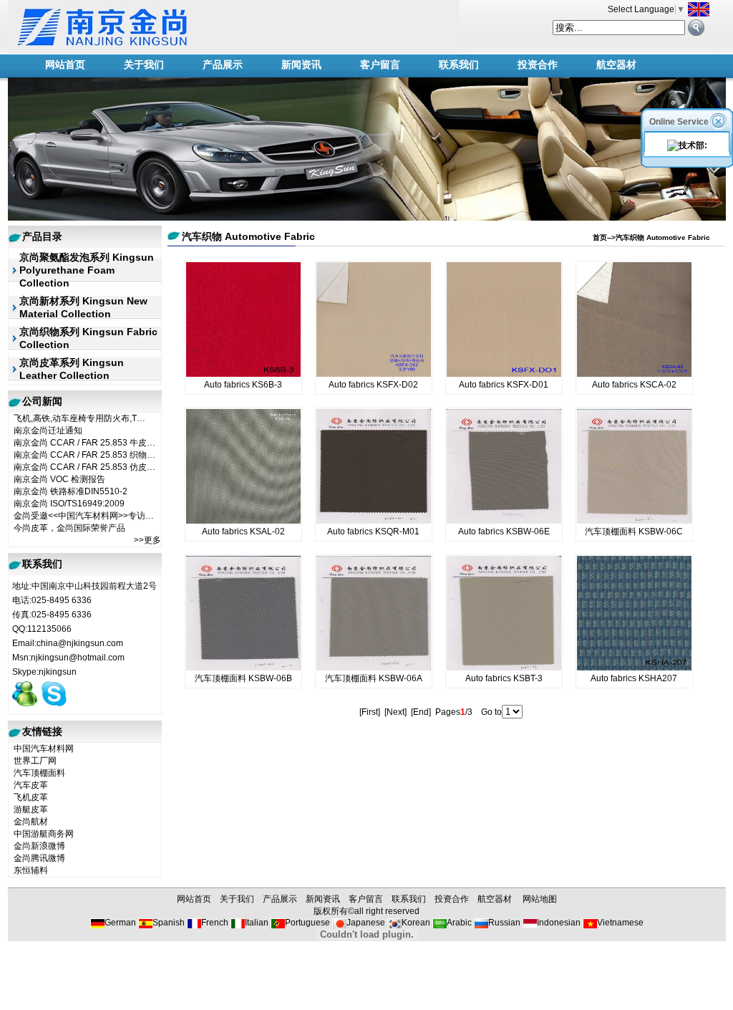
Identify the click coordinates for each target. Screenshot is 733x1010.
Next (395, 712)
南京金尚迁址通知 (48, 430)
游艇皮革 (31, 809)
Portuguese (307, 923)
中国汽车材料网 (44, 749)
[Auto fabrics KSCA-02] (634, 374)
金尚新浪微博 (39, 846)
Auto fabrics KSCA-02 (634, 385)
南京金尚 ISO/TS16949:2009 (69, 504)
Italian (256, 923)
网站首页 (65, 64)
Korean (416, 923)
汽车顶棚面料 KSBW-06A (373, 678)
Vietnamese (620, 923)
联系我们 (459, 64)
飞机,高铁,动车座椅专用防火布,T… (79, 418)
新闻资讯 (301, 64)
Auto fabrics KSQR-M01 (373, 531)
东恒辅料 (31, 870)
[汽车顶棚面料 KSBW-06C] (634, 521)
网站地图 (540, 899)
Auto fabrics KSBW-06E (504, 531)
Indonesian (559, 923)
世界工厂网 (35, 761)
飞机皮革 (31, 797)
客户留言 (380, 64)
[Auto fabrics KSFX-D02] (373, 374)
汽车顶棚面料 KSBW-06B (243, 678)
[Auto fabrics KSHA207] (634, 668)
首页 (600, 237)
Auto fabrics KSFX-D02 (373, 385)
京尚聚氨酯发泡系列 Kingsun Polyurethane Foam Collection (86, 270)
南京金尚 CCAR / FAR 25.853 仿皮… (84, 467)
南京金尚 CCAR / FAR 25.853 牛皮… (84, 443)
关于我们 (144, 64)
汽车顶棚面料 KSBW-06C (634, 531)
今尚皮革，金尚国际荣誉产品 (69, 528)
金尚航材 (31, 822)
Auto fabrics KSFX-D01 (503, 385)
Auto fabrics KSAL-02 (243, 531)
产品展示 (223, 64)
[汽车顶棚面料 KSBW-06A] (373, 668)
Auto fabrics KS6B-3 (243, 385)
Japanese (365, 923)
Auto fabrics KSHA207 (634, 678)
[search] (696, 27)
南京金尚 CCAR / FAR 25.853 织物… (84, 455)
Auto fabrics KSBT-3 (504, 678)
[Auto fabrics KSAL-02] (243, 521)
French (214, 923)
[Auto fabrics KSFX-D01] (504, 374)
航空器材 (616, 64)
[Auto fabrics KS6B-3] (243, 374)
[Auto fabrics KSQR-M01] (373, 521)
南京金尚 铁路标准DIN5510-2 (70, 491)
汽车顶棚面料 (39, 773)
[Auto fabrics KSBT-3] (504, 668)
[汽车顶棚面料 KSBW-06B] (243, 668)
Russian (504, 923)
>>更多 (147, 540)
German (120, 923)
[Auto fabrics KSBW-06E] (504, 521)
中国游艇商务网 (44, 834)
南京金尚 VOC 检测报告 (59, 479)
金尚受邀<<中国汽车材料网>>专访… (84, 516)
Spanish (168, 923)
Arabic (459, 923)
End (421, 712)
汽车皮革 (31, 785)
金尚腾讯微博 (39, 858)
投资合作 (538, 64)
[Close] (719, 120)
